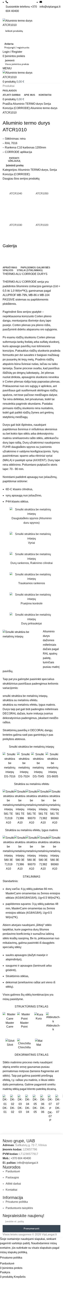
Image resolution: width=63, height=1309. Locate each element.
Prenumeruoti (31, 1228)
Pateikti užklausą (14, 159)
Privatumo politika (11, 1257)
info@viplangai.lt (27, 1162)
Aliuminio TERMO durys (28, 103)
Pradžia (8, 103)
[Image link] (15, 1136)
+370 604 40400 (21, 1158)
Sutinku (30, 1258)
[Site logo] (21, 22)
